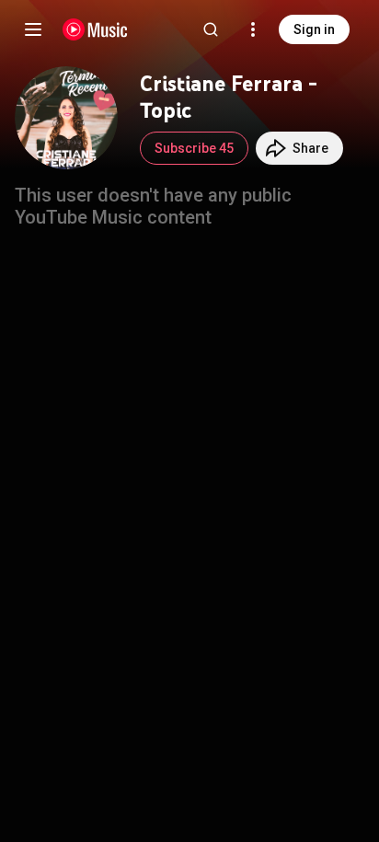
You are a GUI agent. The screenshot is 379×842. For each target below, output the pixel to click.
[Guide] (33, 29)
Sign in (314, 29)
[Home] (95, 29)
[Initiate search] (210, 29)
